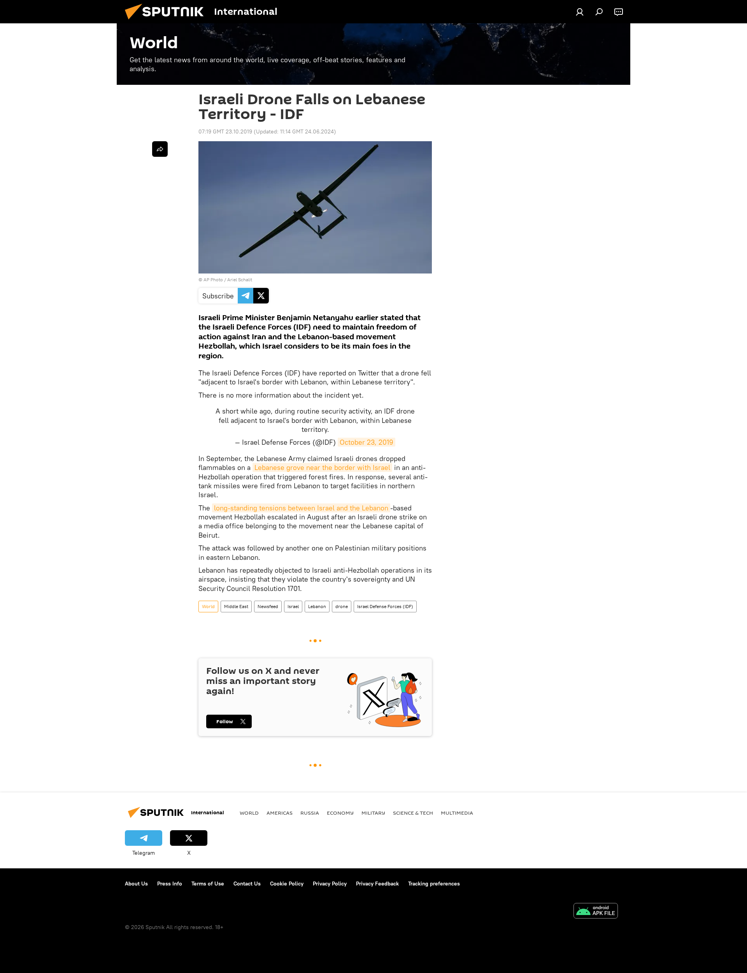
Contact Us (247, 883)
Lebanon (317, 606)
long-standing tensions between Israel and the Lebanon (301, 507)
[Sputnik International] (167, 21)
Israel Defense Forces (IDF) (385, 606)
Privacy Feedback (377, 883)
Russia (309, 812)
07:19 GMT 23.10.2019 (225, 131)
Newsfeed (268, 606)
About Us (136, 883)
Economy (340, 812)
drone (341, 606)
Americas (280, 812)
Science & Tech (413, 812)
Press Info (169, 883)
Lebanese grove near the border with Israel (322, 467)
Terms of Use (207, 883)
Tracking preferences (434, 883)
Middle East (236, 606)
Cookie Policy (286, 883)
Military (373, 812)
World (208, 606)
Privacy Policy (330, 883)
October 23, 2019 (366, 442)
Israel (293, 606)
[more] (160, 149)
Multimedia (457, 812)
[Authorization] (579, 11)
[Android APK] (595, 911)
